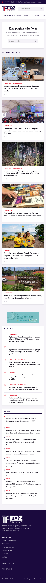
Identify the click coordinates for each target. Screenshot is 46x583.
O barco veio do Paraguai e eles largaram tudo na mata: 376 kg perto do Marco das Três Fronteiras (21, 173)
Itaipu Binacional (8, 547)
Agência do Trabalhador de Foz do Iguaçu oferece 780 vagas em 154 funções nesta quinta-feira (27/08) (24, 484)
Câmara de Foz (7, 550)
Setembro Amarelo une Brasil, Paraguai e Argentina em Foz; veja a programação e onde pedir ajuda (21, 255)
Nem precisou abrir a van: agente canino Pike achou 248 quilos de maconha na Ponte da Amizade (25, 364)
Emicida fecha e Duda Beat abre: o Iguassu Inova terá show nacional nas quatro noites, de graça (22, 131)
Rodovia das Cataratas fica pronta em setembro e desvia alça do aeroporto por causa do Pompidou (24, 400)
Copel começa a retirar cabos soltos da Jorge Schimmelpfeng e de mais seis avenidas (23, 377)
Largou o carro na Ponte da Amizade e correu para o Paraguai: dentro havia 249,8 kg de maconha (22, 496)
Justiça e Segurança (12, 16)
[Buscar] (41, 9)
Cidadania (5, 544)
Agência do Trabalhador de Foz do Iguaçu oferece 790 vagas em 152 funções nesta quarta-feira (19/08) (24, 339)
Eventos (5, 554)
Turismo (35, 16)
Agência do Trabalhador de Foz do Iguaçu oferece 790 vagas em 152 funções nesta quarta (24, 352)
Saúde (26, 16)
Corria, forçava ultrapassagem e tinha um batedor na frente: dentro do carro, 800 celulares (21, 88)
